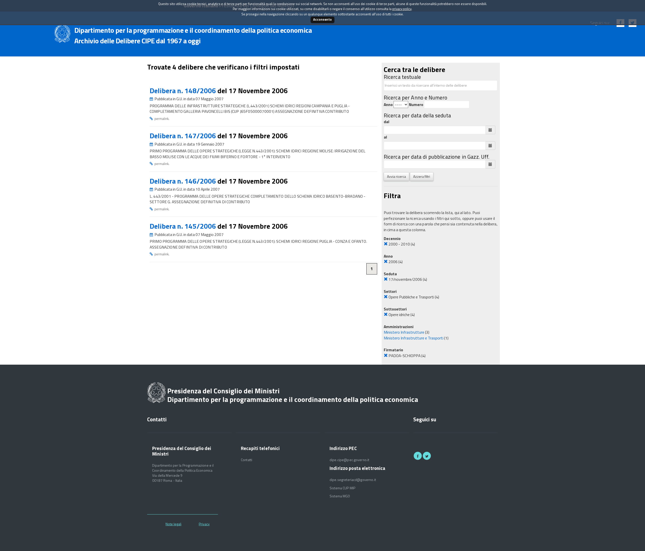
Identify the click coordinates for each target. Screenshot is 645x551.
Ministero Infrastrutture (404, 332)
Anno (388, 105)
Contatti (246, 459)
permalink (161, 118)
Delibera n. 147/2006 (183, 135)
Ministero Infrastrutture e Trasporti (413, 338)
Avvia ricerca (396, 176)
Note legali (173, 524)
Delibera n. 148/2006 (183, 90)
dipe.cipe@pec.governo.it (349, 459)
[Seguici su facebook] (418, 456)
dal (386, 122)
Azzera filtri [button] (421, 176)
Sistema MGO (340, 496)
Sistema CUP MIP (342, 488)
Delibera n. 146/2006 (183, 181)
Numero (416, 105)
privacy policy (401, 8)
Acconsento (322, 19)
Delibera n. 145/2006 (183, 226)
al (385, 137)
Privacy (204, 524)
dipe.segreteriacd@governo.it (353, 479)
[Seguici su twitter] (427, 456)
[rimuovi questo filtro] (386, 244)
